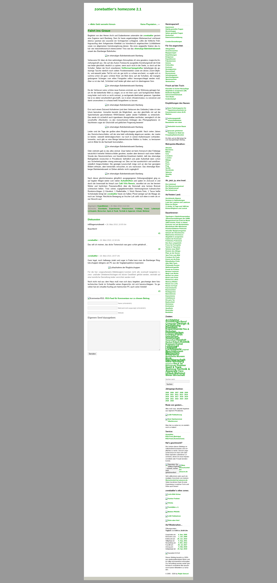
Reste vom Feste (171, 277)
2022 (176, 399)
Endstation (169, 306)
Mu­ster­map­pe (170, 31)
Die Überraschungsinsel (174, 186)
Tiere (181, 371)
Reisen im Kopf (171, 286)
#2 (159, 249)
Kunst (179, 344)
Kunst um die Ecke (172, 259)
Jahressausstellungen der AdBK (177, 218)
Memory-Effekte (171, 282)
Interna (168, 63)
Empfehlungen (171, 55)
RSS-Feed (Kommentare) (174, 438)
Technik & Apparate (177, 369)
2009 (186, 392)
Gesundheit (170, 340)
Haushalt (181, 339)
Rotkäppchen (170, 292)
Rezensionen (170, 73)
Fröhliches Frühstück (173, 241)
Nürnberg (178, 361)
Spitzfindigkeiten (171, 77)
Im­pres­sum (169, 27)
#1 (159, 233)
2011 (172, 394)
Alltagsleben (170, 49)
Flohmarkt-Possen (172, 265)
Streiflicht (169, 308)
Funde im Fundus (172, 269)
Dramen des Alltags (172, 251)
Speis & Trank (173, 367)
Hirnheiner (169, 304)
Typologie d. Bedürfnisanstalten (177, 216)
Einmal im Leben (171, 279)
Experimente (173, 328)
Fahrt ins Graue (99, 30)
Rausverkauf (170, 71)
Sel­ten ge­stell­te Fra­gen (174, 33)
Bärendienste (170, 294)
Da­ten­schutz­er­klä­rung (173, 37)
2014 (186, 394)
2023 (181, 399)
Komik (185, 341)
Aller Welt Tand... (171, 263)
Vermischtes (170, 81)
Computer (170, 323)
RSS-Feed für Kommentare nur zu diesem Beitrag (127, 298)
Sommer (181, 365)
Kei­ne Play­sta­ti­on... (149, 24)
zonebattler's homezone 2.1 (117, 9)
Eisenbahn (171, 327)
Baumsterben (170, 290)
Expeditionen (170, 59)
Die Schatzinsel (171, 190)
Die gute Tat (170, 300)
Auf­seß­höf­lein (127, 181)
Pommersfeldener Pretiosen (176, 228)
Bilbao (167, 152)
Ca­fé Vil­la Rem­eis (127, 183)
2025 (167, 401)
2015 (167, 396)
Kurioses (168, 67)
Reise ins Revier (171, 204)
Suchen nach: (170, 379)
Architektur (172, 319)
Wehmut (179, 373)
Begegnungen (170, 53)
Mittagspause (172, 354)
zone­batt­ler (148, 35)
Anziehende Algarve (173, 198)
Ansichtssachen (171, 51)
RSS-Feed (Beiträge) (173, 436)
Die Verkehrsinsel (171, 188)
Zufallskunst (170, 298)
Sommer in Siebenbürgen (175, 200)
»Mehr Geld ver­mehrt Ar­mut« (103, 24)
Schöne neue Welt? (172, 249)
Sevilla (167, 168)
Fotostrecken (174, 332)
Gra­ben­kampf (170, 99)
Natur (168, 361)
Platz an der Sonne (172, 253)
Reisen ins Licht (171, 284)
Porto (167, 164)
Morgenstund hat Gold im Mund (177, 220)
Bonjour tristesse (172, 271)
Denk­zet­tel (169, 35)
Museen (181, 356)
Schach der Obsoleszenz (174, 233)
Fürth (179, 334)
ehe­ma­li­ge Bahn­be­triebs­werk (147, 49)
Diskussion (94, 219)
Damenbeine (170, 296)
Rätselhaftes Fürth (172, 261)
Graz (167, 154)
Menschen (172, 352)
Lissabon (169, 156)
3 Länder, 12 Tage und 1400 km (177, 206)
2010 (167, 394)
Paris (167, 162)
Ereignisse (169, 57)
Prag (167, 166)
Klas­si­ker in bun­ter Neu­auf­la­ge (177, 88)
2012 (176, 394)
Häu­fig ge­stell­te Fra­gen (174, 29)
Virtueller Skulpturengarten (175, 231)
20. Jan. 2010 (182, 539)
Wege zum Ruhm (171, 273)
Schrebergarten (171, 75)
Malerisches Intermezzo (174, 235)
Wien (167, 176)
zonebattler (93, 240)
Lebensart (172, 345)
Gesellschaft (172, 338)
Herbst (168, 342)
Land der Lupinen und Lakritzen (177, 202)
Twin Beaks (169, 97)
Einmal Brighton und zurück (176, 208)
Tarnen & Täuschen (172, 247)
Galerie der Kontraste (173, 239)
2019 (186, 396)
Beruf (183, 321)
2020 (167, 399)
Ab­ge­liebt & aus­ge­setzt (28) (176, 90)
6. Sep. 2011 (182, 541)
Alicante (168, 148)
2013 (181, 394)
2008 (181, 392)
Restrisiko (169, 310)
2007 (176, 392)
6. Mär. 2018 (182, 547)
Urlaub (169, 373)
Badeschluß (170, 302)
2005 (167, 392)
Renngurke (170, 365)
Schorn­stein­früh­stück (173, 95)
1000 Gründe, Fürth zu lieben (176, 222)
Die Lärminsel (170, 184)
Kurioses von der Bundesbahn (177, 224)
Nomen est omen (171, 275)
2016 (172, 396)
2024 (186, 399)
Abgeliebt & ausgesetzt (174, 237)
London (168, 158)
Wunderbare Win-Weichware (176, 226)
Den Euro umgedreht (173, 243)
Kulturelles (169, 65)
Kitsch (176, 342)
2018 (181, 396)
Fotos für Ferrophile (173, 245)
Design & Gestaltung (177, 324)
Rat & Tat (178, 363)
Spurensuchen (171, 79)
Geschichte (171, 336)
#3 (159, 291)
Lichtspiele (173, 349)
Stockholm (169, 170)
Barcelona (169, 150)
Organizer (169, 364)
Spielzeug (170, 369)
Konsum (170, 344)
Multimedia (170, 356)
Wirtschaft (179, 375)
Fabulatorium (170, 61)
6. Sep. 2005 (182, 534)
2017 (176, 396)
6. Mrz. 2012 (182, 543)
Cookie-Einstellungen (173, 41)
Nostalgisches (170, 69)
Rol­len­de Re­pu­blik (172, 93)
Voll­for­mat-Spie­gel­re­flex (132, 68)
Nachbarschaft (175, 359)
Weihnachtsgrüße (172, 267)
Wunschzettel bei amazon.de (176, 480)
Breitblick (169, 312)
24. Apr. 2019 (182, 549)
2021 (172, 399)
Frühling (170, 334)
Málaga (168, 160)
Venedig (168, 174)
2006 (172, 392)
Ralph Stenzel (183, 573)
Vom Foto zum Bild (172, 255)
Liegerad (185, 349)
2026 (172, 401)
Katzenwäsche (171, 288)
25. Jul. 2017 (182, 545)
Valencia (168, 172)
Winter (169, 375)
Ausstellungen (172, 321)
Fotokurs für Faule (172, 257)
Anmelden (169, 434)
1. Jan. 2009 (182, 536)
